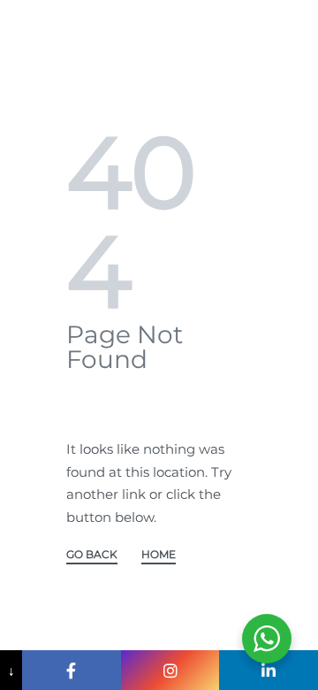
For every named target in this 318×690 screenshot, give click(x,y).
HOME (158, 555)
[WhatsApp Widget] (267, 638)
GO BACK (91, 555)
